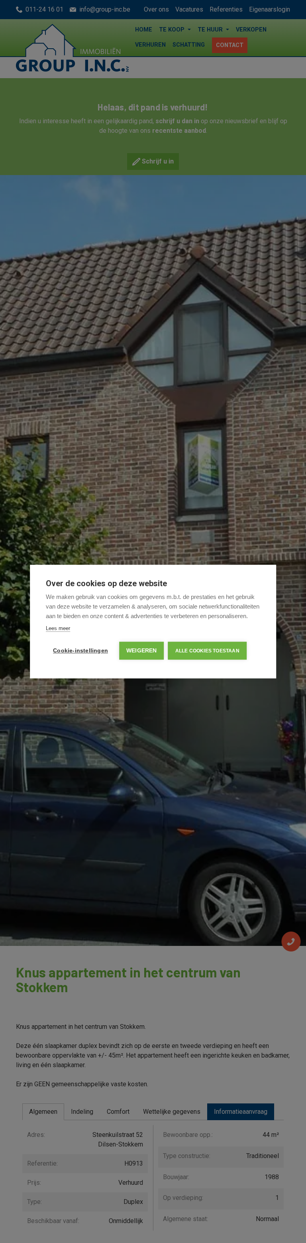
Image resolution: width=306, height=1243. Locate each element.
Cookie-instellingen (80, 651)
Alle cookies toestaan (207, 651)
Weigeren (141, 651)
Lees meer (58, 628)
